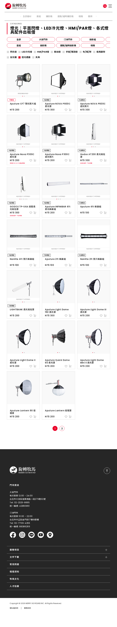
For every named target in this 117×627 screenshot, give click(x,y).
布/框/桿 (87, 52)
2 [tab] (24, 146)
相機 (81, 16)
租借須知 (14, 571)
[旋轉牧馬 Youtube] (41, 535)
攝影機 (49, 16)
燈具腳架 (100, 52)
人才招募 (14, 586)
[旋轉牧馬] (15, 6)
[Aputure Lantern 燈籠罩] (58, 387)
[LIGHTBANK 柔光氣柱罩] (23, 286)
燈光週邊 (26, 57)
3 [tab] (95, 146)
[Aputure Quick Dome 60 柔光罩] (58, 337)
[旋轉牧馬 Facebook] (13, 535)
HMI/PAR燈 (43, 52)
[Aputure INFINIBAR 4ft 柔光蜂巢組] (58, 183)
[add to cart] (34, 109)
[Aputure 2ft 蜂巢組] (58, 236)
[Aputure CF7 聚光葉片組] (23, 80)
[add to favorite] (30, 109)
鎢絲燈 (57, 52)
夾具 (38, 57)
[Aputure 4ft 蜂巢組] (93, 183)
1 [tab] (22, 146)
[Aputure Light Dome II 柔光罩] (23, 337)
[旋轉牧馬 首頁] (22, 470)
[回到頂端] (107, 470)
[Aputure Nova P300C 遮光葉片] (58, 131)
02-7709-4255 (22, 523)
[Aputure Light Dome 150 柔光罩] (58, 286)
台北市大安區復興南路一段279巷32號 (28, 499)
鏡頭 (90, 16)
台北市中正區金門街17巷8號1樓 (24, 519)
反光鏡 (13, 57)
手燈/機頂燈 (72, 52)
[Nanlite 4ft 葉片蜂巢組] (23, 236)
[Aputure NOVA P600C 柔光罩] (58, 80)
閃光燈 (13, 52)
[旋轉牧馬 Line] (31, 535)
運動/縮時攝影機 (65, 16)
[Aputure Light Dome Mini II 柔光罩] (93, 337)
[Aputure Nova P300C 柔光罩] (23, 131)
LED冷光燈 (27, 52)
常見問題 (14, 564)
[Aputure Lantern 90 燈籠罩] (23, 387)
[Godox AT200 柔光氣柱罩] (93, 131)
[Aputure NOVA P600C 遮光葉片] (93, 80)
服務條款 (27, 608)
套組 (39, 16)
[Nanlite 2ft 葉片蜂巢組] (93, 236)
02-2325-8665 (22, 502)
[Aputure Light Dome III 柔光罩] (93, 286)
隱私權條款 (14, 608)
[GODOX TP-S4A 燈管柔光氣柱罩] (23, 183)
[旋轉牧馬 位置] (50, 535)
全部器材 (27, 16)
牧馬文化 (14, 578)
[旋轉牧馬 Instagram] (22, 535)
